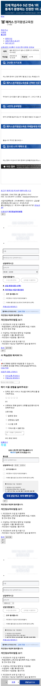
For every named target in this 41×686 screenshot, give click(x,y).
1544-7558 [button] (4, 368)
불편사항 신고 (25, 190)
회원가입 (8, 39)
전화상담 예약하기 (10, 307)
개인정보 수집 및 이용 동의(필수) (16, 298)
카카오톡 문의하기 (12, 376)
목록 (13, 682)
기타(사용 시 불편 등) (16, 428)
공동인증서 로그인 (12, 41)
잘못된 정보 (12, 416)
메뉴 (2, 16)
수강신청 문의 (11, 280)
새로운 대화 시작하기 (9, 372)
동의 (2, 348)
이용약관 (4, 211)
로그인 (3, 190)
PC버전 (17, 190)
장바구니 (4, 30)
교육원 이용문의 (29, 280)
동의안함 (8, 348)
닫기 (3, 214)
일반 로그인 (9, 43)
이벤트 (3, 32)
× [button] (1, 360)
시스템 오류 (12, 424)
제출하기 (4, 442)
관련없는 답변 (13, 420)
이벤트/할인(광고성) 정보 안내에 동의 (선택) (20, 302)
